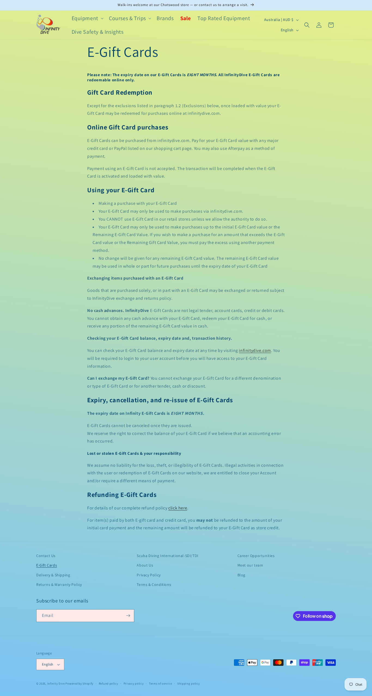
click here (177, 508)
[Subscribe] (128, 615)
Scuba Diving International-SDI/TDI (167, 555)
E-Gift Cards (46, 565)
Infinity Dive (56, 683)
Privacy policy (134, 683)
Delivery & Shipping (53, 575)
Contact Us (46, 555)
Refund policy (108, 683)
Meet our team (250, 565)
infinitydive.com (255, 350)
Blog (241, 575)
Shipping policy (188, 683)
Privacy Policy (148, 575)
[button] (87, 18)
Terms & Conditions (154, 584)
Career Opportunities (256, 555)
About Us (145, 565)
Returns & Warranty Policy (59, 584)
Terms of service (160, 683)
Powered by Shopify (79, 683)
